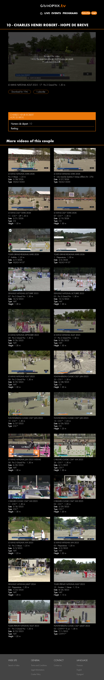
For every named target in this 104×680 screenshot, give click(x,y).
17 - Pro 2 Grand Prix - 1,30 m (66, 338)
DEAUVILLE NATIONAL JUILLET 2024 (22, 584)
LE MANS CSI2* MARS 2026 (19, 213)
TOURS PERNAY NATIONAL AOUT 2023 (69, 584)
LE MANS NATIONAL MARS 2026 (21, 174)
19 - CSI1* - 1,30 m (16, 421)
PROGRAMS (70, 13)
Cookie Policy (36, 674)
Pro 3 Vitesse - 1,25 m (17, 177)
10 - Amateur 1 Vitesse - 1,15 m (66, 587)
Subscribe (86, 13)
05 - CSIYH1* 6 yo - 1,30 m (65, 628)
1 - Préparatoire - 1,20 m (63, 257)
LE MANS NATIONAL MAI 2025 (20, 542)
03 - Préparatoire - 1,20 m (64, 545)
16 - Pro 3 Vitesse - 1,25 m (19, 545)
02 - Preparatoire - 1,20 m (18, 587)
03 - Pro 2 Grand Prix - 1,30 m (66, 296)
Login (94, 13)
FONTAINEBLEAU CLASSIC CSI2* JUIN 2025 (71, 376)
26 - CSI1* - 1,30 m (62, 462)
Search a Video (13, 665)
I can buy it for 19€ (52, 61)
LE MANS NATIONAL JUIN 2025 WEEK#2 (24, 459)
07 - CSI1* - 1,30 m (62, 216)
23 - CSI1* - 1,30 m (62, 379)
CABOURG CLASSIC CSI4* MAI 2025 (68, 459)
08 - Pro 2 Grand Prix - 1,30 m (20, 338)
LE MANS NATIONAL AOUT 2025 (67, 335)
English (79, 670)
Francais (80, 665)
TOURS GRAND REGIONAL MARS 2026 (23, 254)
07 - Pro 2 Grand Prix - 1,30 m (20, 296)
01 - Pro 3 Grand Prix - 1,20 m (20, 628)
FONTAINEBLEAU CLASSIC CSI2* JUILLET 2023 (72, 626)
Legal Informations (37, 670)
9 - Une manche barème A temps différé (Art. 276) (73, 177)
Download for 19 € (20, 91)
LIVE (47, 13)
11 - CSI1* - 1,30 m (16, 504)
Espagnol (80, 674)
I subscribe (41, 91)
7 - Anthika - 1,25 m (16, 257)
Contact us (58, 665)
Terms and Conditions (39, 665)
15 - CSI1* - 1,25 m (62, 421)
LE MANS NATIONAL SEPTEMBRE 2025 (23, 335)
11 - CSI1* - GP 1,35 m (18, 216)
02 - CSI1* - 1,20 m (62, 504)
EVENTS (56, 13)
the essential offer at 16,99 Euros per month (55, 59)
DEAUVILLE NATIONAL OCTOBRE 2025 (23, 293)
